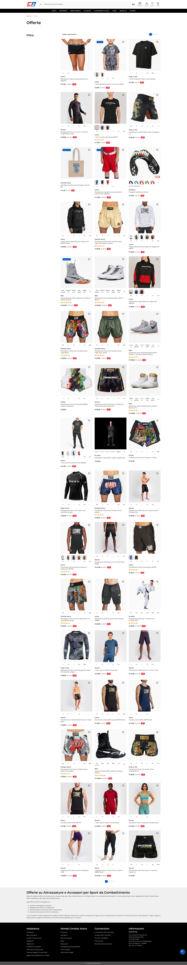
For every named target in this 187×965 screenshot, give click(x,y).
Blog (62, 941)
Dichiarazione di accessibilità (70, 947)
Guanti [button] (54, 10)
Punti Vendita (65, 949)
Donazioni (64, 935)
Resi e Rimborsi (31, 935)
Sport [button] (114, 10)
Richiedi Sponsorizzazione (103, 944)
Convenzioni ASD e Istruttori (104, 932)
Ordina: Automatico (69, 34)
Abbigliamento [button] (75, 10)
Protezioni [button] (63, 10)
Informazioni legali (67, 952)
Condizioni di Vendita (33, 947)
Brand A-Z (123, 10)
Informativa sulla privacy (34, 949)
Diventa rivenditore (101, 938)
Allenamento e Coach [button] (101, 10)
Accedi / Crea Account (34, 938)
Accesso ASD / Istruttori (103, 935)
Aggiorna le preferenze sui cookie (37, 955)
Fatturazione (99, 941)
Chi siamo (64, 932)
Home (28, 16)
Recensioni (64, 944)
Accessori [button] (87, 10)
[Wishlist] (89, 42)
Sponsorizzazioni (66, 938)
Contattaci (30, 932)
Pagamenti (30, 944)
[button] (182, 952)
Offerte (132, 10)
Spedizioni (30, 941)
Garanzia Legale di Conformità (36, 952)
